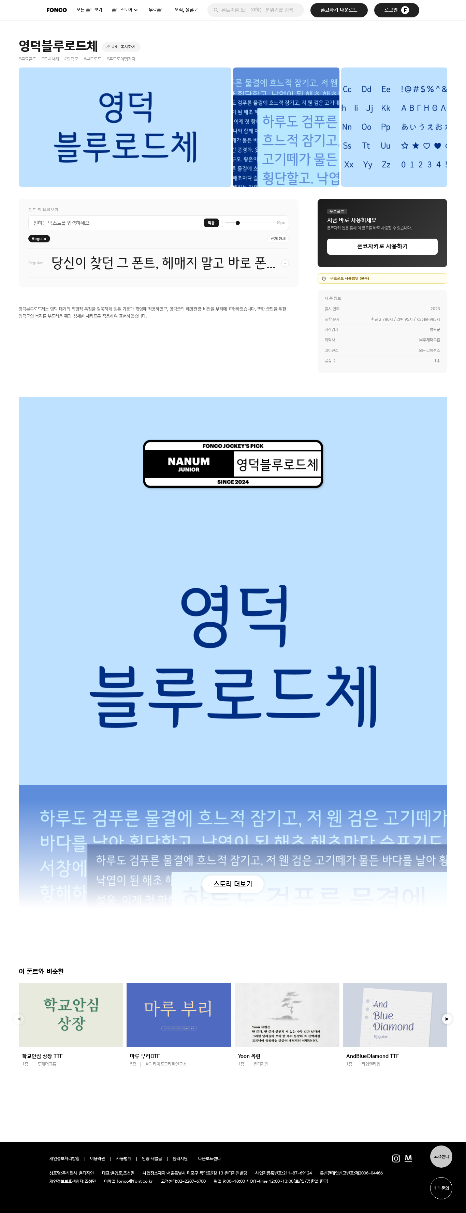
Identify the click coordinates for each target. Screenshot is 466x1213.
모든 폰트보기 (89, 10)
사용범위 (123, 1159)
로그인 (391, 10)
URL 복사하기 (123, 46)
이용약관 (97, 1159)
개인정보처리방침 (64, 1159)
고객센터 (441, 1156)
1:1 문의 (441, 1188)
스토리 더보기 (233, 884)
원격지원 (180, 1159)
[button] (447, 1019)
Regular (39, 238)
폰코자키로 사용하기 (382, 246)
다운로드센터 (209, 1159)
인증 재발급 (152, 1159)
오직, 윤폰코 (186, 10)
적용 (211, 222)
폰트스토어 (122, 10)
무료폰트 (157, 10)
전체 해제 (278, 238)
